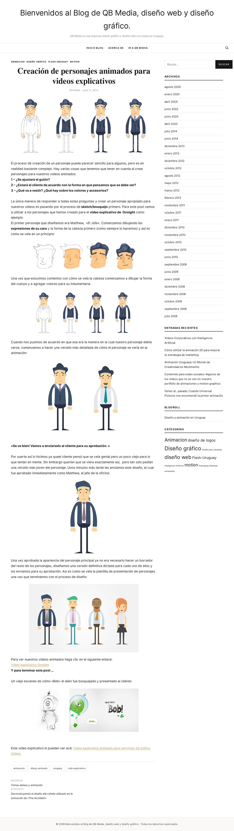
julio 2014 (171, 131)
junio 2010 (171, 257)
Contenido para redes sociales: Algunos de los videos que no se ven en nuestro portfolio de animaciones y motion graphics (192, 378)
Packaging (204, 466)
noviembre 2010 (175, 235)
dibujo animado (39, 768)
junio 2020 (171, 116)
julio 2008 (171, 316)
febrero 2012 (173, 197)
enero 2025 (172, 94)
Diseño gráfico (36, 61)
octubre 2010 (173, 242)
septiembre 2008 (176, 309)
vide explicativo (77, 768)
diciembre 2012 (174, 161)
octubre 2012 (173, 168)
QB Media (74, 90)
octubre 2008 (173, 301)
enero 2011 (172, 220)
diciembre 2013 (175, 146)
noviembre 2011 (175, 205)
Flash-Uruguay (58, 61)
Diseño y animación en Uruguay (185, 417)
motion (75, 61)
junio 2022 (171, 109)
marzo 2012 (172, 190)
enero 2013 (172, 153)
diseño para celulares (212, 449)
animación (19, 768)
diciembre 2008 (175, 286)
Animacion (18, 61)
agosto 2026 (173, 87)
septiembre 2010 (175, 249)
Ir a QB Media (138, 47)
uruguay (57, 768)
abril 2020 (171, 123)
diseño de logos (201, 440)
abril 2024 (171, 101)
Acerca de (116, 47)
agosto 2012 (172, 175)
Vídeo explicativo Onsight (30, 665)
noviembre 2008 (175, 294)
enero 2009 (172, 279)
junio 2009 (171, 271)
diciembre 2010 (174, 227)
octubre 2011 (173, 212)
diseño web (178, 457)
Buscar (224, 64)
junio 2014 (171, 138)
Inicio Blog (94, 47)
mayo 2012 (171, 183)
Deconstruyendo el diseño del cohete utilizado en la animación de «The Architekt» (42, 793)
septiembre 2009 (176, 264)
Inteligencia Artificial (174, 466)
